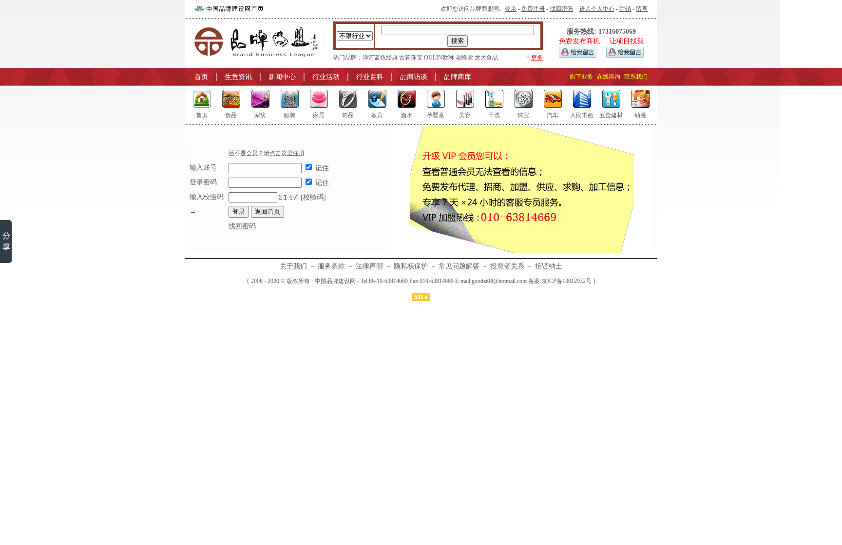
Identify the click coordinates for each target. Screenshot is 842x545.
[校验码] (312, 197)
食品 (231, 115)
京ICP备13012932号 (566, 281)
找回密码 (561, 8)
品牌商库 (457, 77)
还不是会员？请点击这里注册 (267, 153)
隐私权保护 (411, 266)
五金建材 (611, 115)
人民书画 (581, 115)
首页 (201, 77)
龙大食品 (486, 57)
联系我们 (636, 76)
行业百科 (369, 77)
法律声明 (369, 266)
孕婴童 (435, 115)
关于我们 (293, 266)
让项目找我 (627, 41)
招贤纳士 (548, 266)
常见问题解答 (459, 266)
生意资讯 (238, 77)
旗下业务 (581, 76)
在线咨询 (608, 76)
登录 (511, 8)
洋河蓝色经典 (380, 57)
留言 (642, 8)
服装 (289, 115)
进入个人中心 (596, 8)
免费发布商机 (579, 41)
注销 (625, 8)
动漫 (640, 115)
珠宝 (523, 115)
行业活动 (326, 77)
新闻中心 (282, 77)
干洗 (494, 115)
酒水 (406, 115)
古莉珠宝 (410, 57)
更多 (537, 57)
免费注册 (533, 8)
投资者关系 (507, 266)
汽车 (552, 115)
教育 (377, 115)
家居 (319, 115)
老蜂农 (464, 57)
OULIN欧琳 (439, 57)
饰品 (348, 115)
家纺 (260, 115)
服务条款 (331, 266)
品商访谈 (413, 77)
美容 (465, 115)
